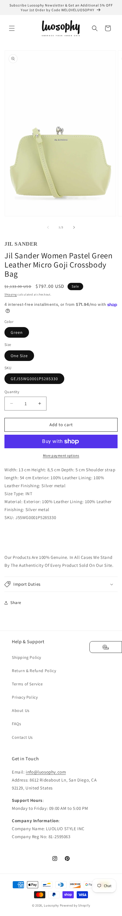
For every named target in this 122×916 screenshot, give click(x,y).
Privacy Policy (25, 697)
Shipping (10, 294)
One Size (19, 355)
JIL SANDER (21, 244)
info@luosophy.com (46, 772)
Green (17, 332)
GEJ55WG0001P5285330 (34, 378)
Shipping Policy (26, 657)
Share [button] (15, 602)
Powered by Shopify (75, 905)
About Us (21, 710)
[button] (11, 28)
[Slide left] (47, 227)
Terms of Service (27, 684)
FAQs (16, 723)
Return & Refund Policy (34, 670)
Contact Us (22, 737)
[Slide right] (74, 227)
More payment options (61, 455)
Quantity (11, 391)
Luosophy (51, 905)
